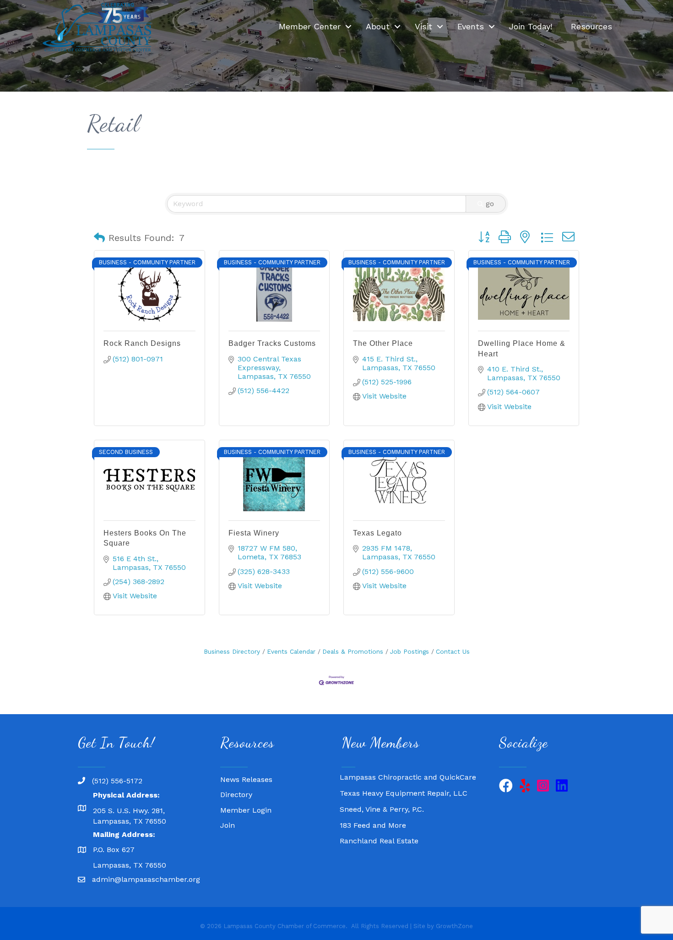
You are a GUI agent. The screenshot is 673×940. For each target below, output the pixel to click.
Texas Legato (377, 533)
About (378, 26)
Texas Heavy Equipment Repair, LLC (403, 785)
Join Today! (530, 26)
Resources (591, 26)
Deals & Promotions (352, 651)
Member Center (310, 26)
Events (470, 26)
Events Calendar (291, 651)
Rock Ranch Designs (142, 343)
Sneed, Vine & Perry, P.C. (382, 801)
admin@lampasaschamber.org (146, 879)
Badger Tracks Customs (272, 343)
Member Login (245, 810)
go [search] (490, 203)
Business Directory (232, 651)
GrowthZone (454, 926)
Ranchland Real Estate (379, 833)
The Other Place (383, 343)
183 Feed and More (373, 817)
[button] (99, 238)
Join (227, 825)
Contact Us (453, 651)
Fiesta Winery (253, 533)
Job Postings (409, 651)
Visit (423, 26)
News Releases (246, 779)
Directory (236, 794)
